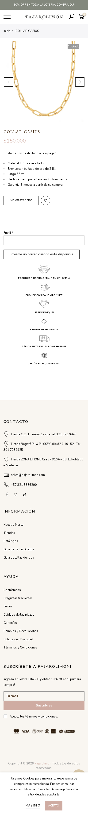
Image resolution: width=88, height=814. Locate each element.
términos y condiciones (41, 716)
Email (8, 233)
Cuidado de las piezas (19, 615)
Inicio (7, 31)
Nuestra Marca (13, 525)
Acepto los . (34, 716)
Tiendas (9, 533)
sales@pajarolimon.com (28, 475)
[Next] (79, 82)
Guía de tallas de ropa (19, 558)
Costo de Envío (14, 153)
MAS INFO (33, 805)
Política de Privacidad (18, 639)
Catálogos (11, 541)
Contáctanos (12, 590)
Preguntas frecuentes (18, 598)
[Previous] (8, 82)
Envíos (8, 606)
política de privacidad (35, 789)
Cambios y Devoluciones (21, 631)
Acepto (53, 805)
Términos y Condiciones (20, 647)
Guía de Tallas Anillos (19, 549)
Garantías (10, 623)
